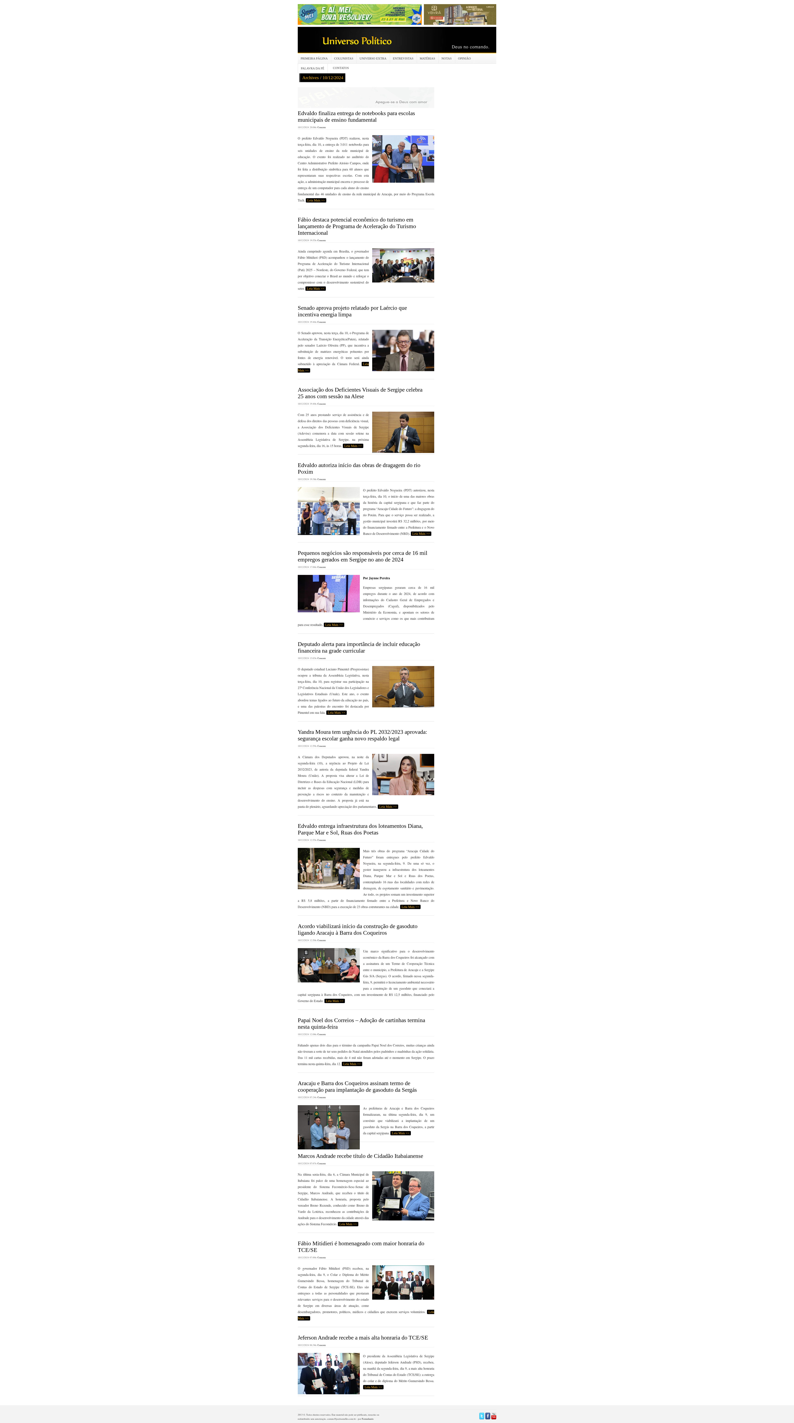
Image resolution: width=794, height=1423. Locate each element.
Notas (446, 58)
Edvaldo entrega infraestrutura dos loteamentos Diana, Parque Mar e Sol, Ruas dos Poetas (360, 829)
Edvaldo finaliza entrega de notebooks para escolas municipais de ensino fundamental (356, 116)
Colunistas (343, 58)
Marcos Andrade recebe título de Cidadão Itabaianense (360, 1156)
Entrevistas (403, 58)
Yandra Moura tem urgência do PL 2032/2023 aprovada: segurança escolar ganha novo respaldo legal (362, 735)
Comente (321, 127)
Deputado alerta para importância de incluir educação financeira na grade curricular (359, 647)
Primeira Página (314, 58)
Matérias (427, 58)
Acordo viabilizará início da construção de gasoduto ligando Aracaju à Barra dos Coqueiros (357, 929)
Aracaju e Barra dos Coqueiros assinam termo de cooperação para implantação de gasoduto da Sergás (357, 1086)
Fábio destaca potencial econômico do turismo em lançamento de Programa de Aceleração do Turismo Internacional (357, 226)
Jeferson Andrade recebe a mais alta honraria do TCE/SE (363, 1337)
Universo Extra (373, 58)
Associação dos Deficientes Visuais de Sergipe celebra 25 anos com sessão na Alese (360, 392)
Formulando (368, 1418)
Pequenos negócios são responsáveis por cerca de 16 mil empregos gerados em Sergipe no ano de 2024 (362, 556)
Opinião (464, 58)
